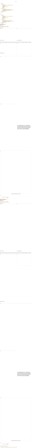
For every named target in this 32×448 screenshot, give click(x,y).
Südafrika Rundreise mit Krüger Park (6, 10)
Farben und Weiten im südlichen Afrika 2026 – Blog (7, 16)
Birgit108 (2, 27)
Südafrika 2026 (4, 5)
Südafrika (3, 7)
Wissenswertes (2, 11)
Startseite (2, 3)
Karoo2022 (3, 24)
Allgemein (4, 4)
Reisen (2, 8)
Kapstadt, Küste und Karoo (5, 6)
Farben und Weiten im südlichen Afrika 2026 (7, 9)
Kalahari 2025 (3, 17)
